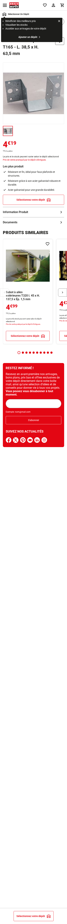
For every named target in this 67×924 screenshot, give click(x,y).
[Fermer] (59, 21)
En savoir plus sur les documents (33, 222)
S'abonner (33, 420)
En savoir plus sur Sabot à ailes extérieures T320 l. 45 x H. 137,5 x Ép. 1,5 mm (28, 291)
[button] (19, 352)
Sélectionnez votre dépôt (30, 199)
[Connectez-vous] (53, 5)
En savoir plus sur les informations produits (33, 212)
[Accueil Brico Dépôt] (14, 5)
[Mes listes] (45, 5)
